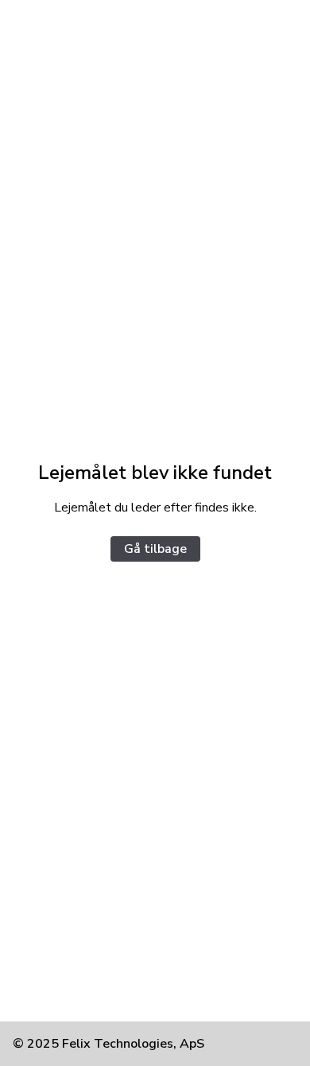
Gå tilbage (155, 549)
